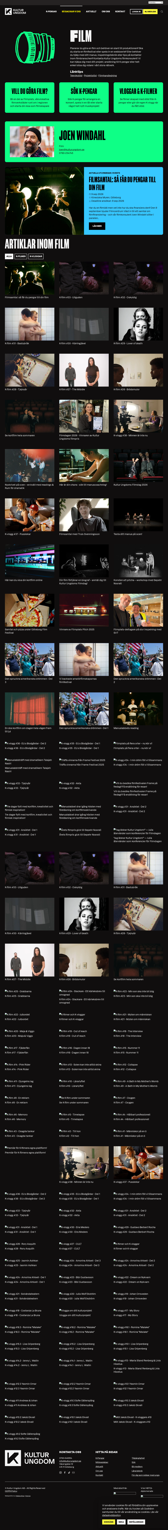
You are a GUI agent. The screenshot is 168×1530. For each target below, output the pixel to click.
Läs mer (97, 226)
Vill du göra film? (30, 91)
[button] (162, 11)
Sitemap (28, 1496)
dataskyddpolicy (111, 1515)
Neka (121, 1522)
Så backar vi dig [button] (71, 11)
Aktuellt (91, 11)
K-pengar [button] (51, 11)
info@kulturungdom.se (70, 1461)
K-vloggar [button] (36, 256)
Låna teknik (137, 1471)
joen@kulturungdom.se (71, 149)
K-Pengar (100, 1458)
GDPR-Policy (11, 1491)
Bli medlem (150, 12)
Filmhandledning (107, 75)
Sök (133, 1462)
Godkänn (108, 1522)
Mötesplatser (102, 1462)
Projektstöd (90, 75)
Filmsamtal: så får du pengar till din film (122, 183)
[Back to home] (15, 11)
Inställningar (136, 1522)
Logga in (136, 12)
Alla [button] (9, 256)
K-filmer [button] (21, 256)
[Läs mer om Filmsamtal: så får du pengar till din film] (44, 201)
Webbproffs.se (20, 1496)
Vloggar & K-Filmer (138, 91)
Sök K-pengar (84, 91)
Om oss (106, 11)
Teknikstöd (76, 75)
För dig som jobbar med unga (145, 1475)
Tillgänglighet (138, 1458)
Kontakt (120, 11)
